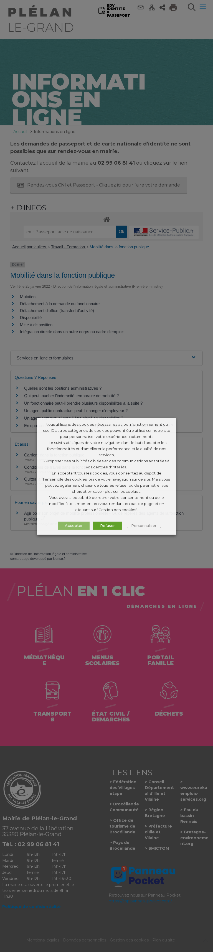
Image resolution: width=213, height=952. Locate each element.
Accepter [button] (74, 525)
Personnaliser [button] (143, 525)
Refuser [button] (107, 525)
